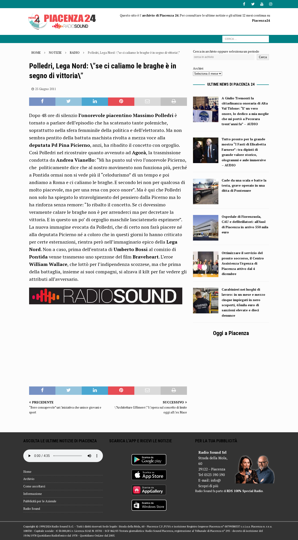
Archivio (28, 479)
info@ (216, 480)
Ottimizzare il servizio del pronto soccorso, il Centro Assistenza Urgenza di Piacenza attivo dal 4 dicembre (243, 263)
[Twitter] (253, 4)
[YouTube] (262, 4)
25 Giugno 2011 (45, 89)
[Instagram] (271, 4)
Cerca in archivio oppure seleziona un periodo (226, 51)
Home (27, 472)
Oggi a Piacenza (231, 333)
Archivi (198, 68)
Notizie (55, 52)
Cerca (263, 57)
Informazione (32, 494)
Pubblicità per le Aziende (39, 501)
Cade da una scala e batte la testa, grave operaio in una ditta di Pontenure (244, 185)
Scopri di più (208, 485)
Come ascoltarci (34, 486)
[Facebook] (244, 4)
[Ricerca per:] (245, 38)
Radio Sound (31, 508)
